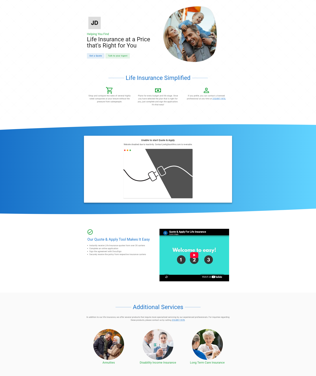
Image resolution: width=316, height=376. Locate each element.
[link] (206, 94)
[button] (109, 95)
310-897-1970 (178, 320)
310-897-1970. (219, 99)
